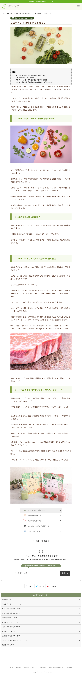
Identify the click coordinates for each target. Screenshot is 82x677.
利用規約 (42, 668)
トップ (4, 13)
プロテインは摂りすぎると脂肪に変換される (30, 75)
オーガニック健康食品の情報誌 (18, 13)
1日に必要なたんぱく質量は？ (25, 78)
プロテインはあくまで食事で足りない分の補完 (31, 80)
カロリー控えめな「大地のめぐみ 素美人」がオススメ (33, 82)
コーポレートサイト (15, 668)
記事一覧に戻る (42, 540)
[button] (78, 6)
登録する (65, 573)
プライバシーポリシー (30, 668)
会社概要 (69, 668)
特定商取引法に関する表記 (56, 668)
